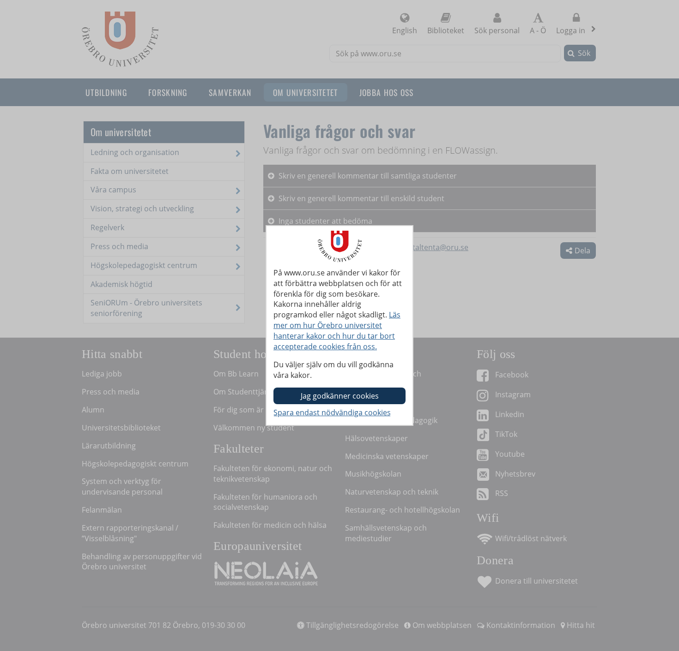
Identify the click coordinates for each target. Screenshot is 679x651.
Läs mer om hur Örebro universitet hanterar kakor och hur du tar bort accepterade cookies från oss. (336, 331)
